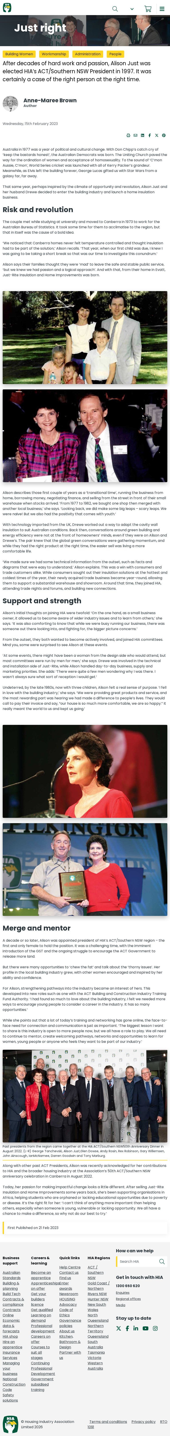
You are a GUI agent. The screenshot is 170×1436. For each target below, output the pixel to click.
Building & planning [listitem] (11, 1286)
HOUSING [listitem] (67, 1299)
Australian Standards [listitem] (12, 1275)
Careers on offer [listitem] (40, 1339)
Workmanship (54, 54)
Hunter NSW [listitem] (98, 1299)
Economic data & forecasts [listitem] (11, 1326)
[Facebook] (129, 1328)
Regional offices (128, 1299)
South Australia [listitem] (95, 1344)
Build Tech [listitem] (11, 1293)
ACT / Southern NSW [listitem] (96, 1272)
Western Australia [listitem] (95, 1366)
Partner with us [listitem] (70, 1355)
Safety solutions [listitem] (10, 1398)
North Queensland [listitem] (98, 1318)
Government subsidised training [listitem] (42, 1384)
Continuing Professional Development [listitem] (42, 1368)
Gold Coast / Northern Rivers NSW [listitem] (99, 1288)
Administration (87, 54)
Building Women (19, 54)
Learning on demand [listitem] (41, 1318)
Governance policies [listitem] (70, 1323)
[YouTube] (147, 1328)
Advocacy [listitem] (68, 1304)
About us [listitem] (67, 1331)
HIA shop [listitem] (10, 1336)
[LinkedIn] (137, 1328)
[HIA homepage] (7, 7)
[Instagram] (157, 1328)
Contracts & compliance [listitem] (13, 1302)
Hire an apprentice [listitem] (12, 1344)
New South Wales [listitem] (97, 1307)
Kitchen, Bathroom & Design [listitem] (70, 1342)
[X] (120, 1328)
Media (120, 1305)
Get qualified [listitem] (42, 1309)
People (115, 54)
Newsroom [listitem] (68, 1293)
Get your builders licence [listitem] (38, 1299)
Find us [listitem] (65, 1277)
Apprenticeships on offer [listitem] (42, 1286)
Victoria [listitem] (94, 1357)
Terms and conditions (108, 1421)
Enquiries (122, 1292)
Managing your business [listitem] (11, 1368)
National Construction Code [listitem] (14, 1384)
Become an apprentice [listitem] (41, 1275)
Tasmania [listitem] (96, 1352)
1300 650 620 (128, 1285)
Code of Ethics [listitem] (66, 1312)
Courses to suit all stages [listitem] (40, 1352)
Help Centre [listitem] (70, 1267)
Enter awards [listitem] (65, 1286)
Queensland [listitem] (98, 1336)
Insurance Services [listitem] (11, 1355)
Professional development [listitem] (42, 1328)
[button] (132, 9)
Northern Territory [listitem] (96, 1328)
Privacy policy (143, 1421)
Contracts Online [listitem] (12, 1312)
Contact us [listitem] (69, 1272)
